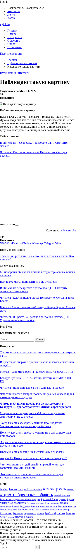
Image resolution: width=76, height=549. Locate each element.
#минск (35, 506)
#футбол (20, 516)
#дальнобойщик (49, 499)
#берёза (70, 489)
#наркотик (12, 510)
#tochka (4, 489)
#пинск (58, 509)
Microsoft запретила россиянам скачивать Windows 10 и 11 (36, 371)
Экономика (14, 47)
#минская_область (48, 506)
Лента (11, 14)
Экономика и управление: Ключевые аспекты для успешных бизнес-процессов (31, 476)
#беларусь (54, 488)
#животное (6, 502)
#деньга (62, 499)
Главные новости (11, 53)
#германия (64, 495)
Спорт (11, 43)
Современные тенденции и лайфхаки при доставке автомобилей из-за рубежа (32, 415)
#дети (70, 499)
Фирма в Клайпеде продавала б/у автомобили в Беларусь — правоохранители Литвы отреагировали (35, 405)
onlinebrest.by (68, 230)
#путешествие (30, 513)
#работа (49, 513)
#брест (7, 494)
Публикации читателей (15, 72)
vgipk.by (5, 24)
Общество (13, 40)
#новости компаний (45, 510)
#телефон (10, 517)
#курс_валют (5, 506)
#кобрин (40, 503)
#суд (2, 516)
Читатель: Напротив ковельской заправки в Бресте (32, 387)
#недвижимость (27, 509)
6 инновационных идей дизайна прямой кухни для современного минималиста (32, 466)
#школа (29, 517)
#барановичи (34, 489)
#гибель (5, 499)
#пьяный (40, 513)
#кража (64, 502)
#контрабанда (52, 502)
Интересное (14, 37)
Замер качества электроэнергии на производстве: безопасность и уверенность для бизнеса (31, 424)
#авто (13, 489)
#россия (59, 513)
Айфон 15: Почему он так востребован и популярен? (33, 458)
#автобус (22, 490)
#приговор (18, 513)
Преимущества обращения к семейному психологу (32, 451)
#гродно (36, 499)
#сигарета (70, 513)
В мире (11, 33)
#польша (6, 513)
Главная (12, 30)
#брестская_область (34, 494)
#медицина (25, 506)
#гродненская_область (21, 500)
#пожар (66, 509)
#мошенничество (67, 506)
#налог (4, 509)
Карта (11, 17)
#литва (15, 506)
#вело (56, 495)
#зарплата (20, 502)
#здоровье (31, 503)
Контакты (13, 11)
